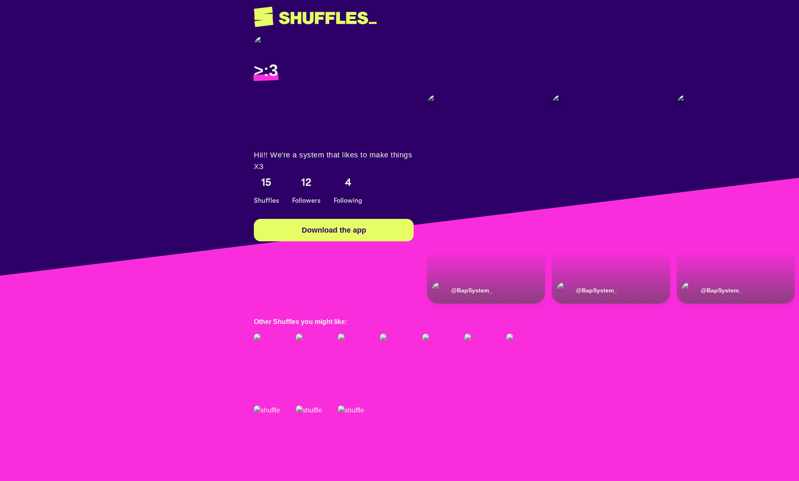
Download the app (334, 230)
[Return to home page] (315, 17)
